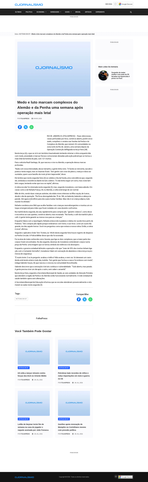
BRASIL (78, 12)
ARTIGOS (88, 12)
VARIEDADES (54, 12)
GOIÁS (67, 12)
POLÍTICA (29, 12)
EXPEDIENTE (100, 12)
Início (16, 34)
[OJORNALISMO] (29, 4)
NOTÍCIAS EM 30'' (24, 34)
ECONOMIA (40, 12)
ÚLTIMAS (18, 12)
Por (24, 380)
